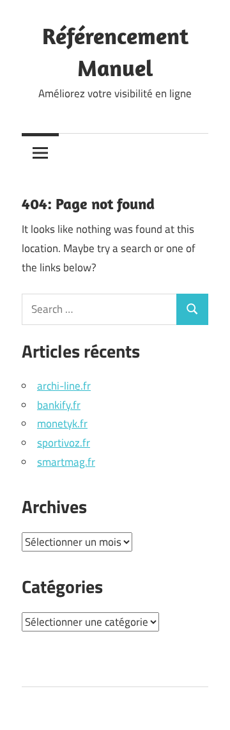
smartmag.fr (66, 462)
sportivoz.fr (63, 442)
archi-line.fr (64, 385)
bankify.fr (58, 405)
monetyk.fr (62, 423)
